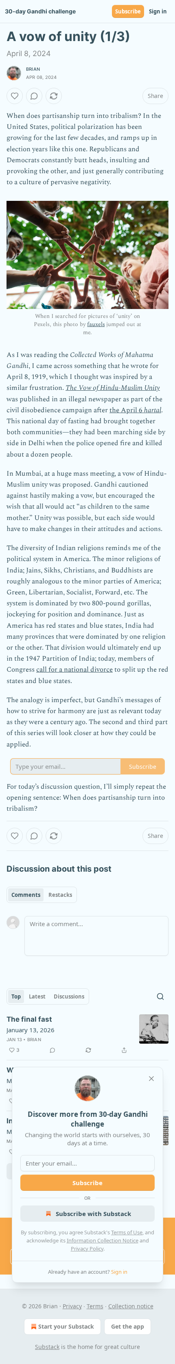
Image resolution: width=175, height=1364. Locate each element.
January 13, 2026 (31, 1030)
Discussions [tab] (69, 996)
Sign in (158, 11)
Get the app (127, 1326)
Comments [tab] (25, 894)
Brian (33, 69)
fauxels (96, 324)
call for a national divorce (74, 669)
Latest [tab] (37, 996)
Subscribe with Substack (93, 1214)
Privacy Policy (87, 1248)
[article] (87, 1034)
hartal (152, 410)
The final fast (29, 1019)
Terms (95, 1306)
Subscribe (128, 11)
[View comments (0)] (34, 96)
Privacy (72, 1306)
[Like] (15, 96)
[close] (151, 1078)
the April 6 (126, 410)
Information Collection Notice (102, 1240)
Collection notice (130, 1306)
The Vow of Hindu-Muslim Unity (113, 388)
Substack (47, 1347)
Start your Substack (66, 1326)
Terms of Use (126, 1232)
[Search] (160, 996)
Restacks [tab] (60, 894)
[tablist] (42, 895)
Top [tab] (16, 996)
